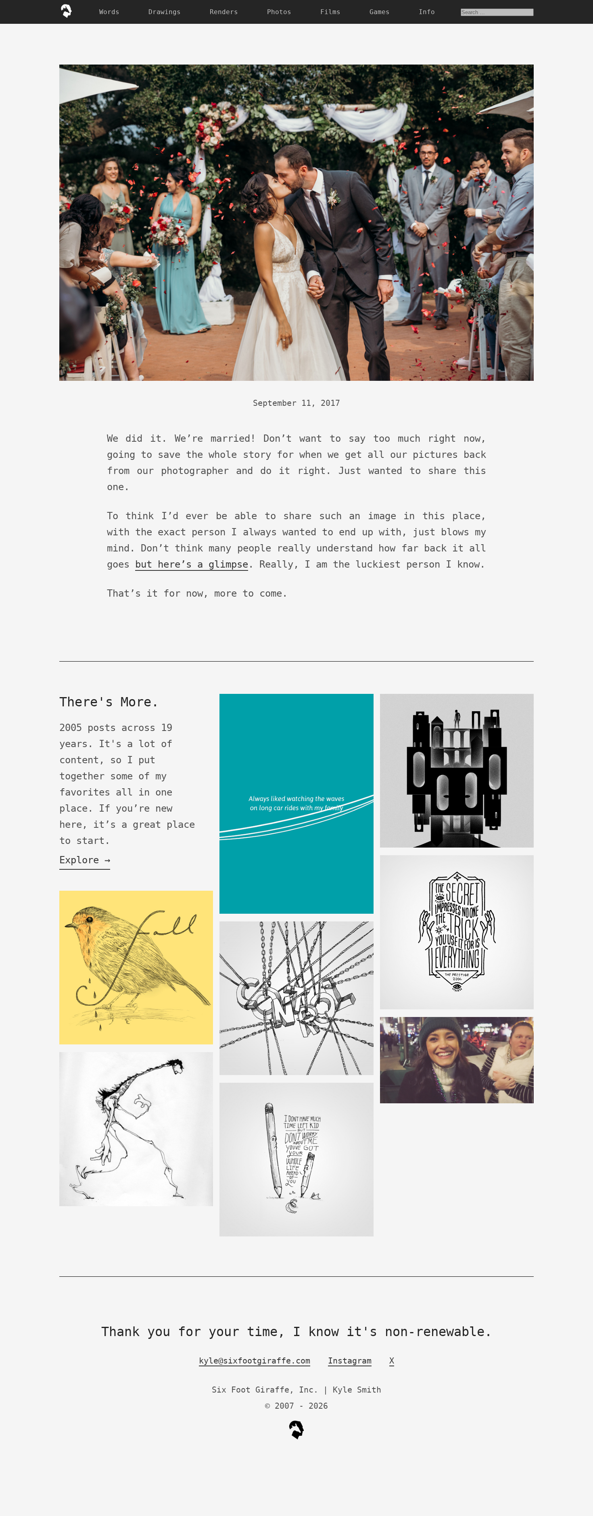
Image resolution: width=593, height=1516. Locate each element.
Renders (224, 12)
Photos (279, 12)
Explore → (84, 860)
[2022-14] (457, 1007)
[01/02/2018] (457, 1101)
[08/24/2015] (296, 1073)
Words (109, 12)
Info (427, 12)
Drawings (164, 12)
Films (330, 12)
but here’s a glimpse (191, 564)
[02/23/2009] (136, 1204)
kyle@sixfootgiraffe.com (254, 1361)
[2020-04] (457, 846)
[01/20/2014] (296, 912)
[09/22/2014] (136, 1043)
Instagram (350, 1361)
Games (380, 12)
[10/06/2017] (296, 1235)
